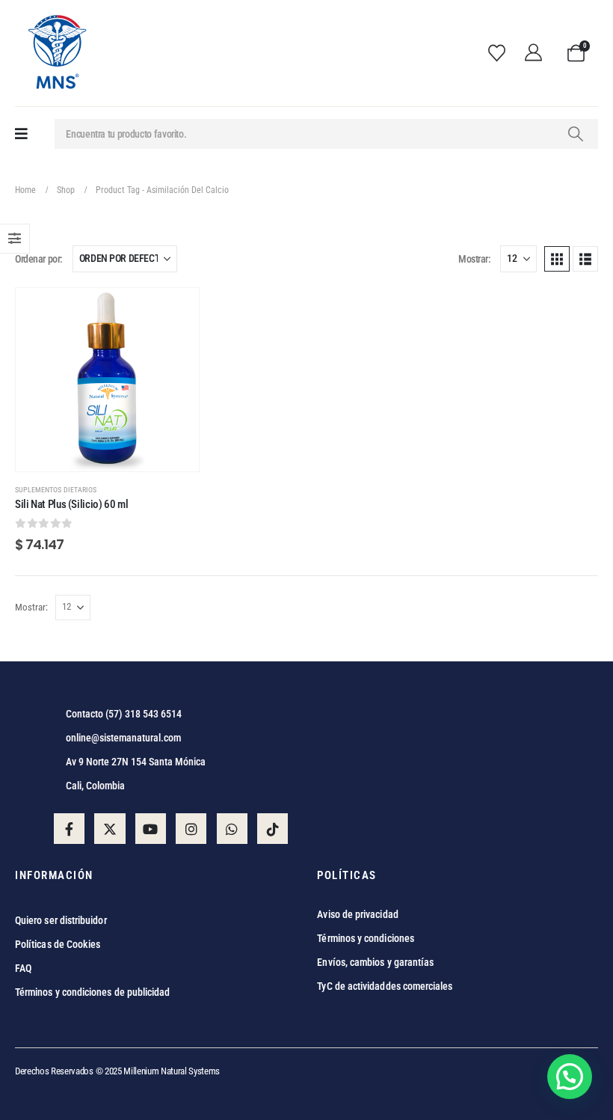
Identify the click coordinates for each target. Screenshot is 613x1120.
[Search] (575, 134)
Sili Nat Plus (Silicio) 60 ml (71, 504)
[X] (109, 828)
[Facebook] (69, 828)
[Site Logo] (56, 53)
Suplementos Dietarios (55, 490)
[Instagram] (191, 828)
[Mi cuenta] (538, 53)
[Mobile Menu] (21, 134)
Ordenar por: (39, 259)
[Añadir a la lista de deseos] (176, 310)
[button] (557, 259)
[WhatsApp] (232, 828)
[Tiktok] (272, 828)
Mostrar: (474, 259)
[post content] (107, 379)
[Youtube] (150, 828)
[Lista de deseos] (501, 53)
